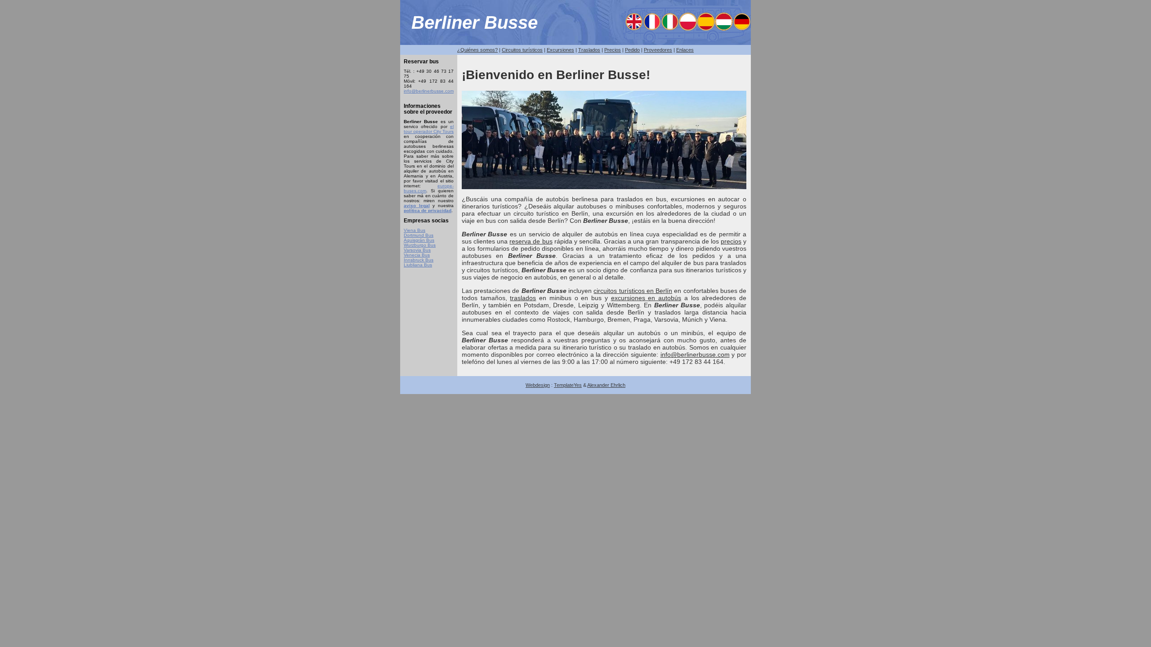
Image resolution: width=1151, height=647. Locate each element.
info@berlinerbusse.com (429, 91)
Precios (612, 50)
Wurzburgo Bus (420, 245)
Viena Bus (414, 230)
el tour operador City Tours (429, 129)
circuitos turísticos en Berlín (632, 290)
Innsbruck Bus (418, 259)
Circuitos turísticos (522, 50)
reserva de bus (530, 241)
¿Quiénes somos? (477, 50)
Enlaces (685, 50)
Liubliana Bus (418, 264)
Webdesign (538, 385)
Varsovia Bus (417, 250)
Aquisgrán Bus (419, 240)
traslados (523, 297)
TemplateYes (568, 385)
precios (731, 241)
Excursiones (560, 50)
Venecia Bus (417, 255)
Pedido (632, 50)
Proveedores (658, 50)
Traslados (589, 50)
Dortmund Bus (418, 235)
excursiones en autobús (646, 297)
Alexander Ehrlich (606, 385)
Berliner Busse (474, 22)
